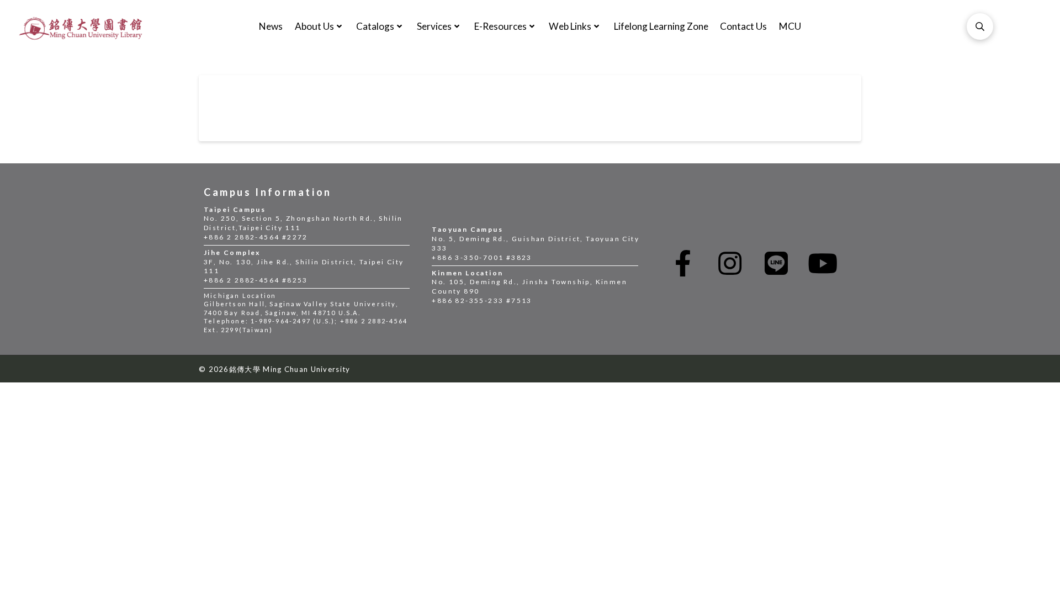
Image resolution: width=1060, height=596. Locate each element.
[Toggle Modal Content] (980, 26)
